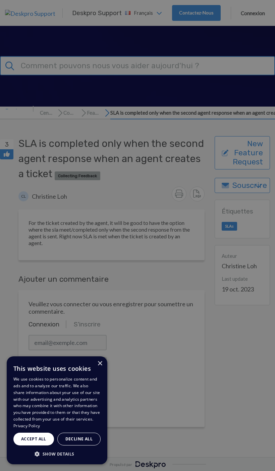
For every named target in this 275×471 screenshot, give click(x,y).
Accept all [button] (33, 439)
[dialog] (57, 410)
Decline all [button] (79, 439)
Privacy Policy (26, 426)
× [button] (99, 363)
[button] (57, 454)
